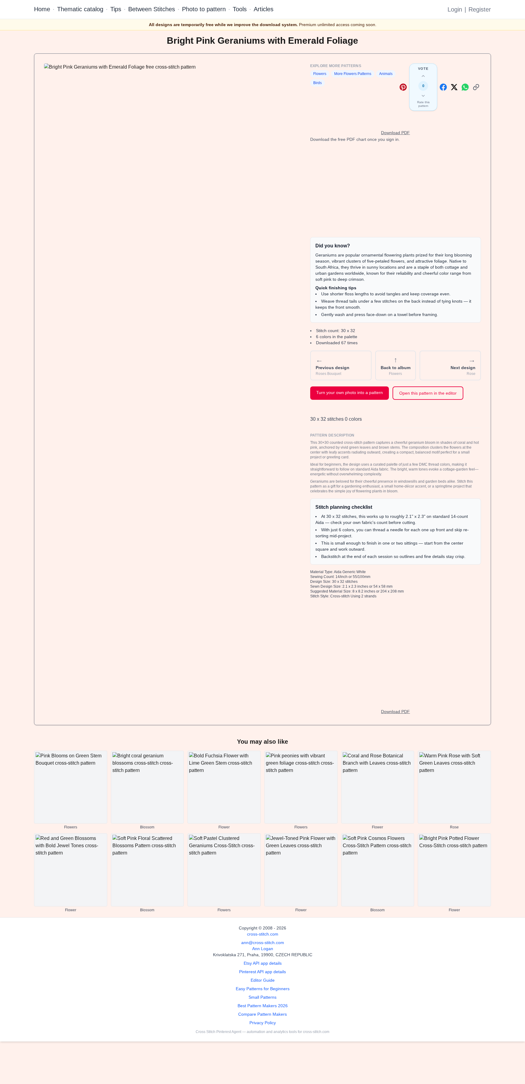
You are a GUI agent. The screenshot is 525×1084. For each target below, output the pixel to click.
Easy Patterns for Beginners (263, 988)
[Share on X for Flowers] (454, 87)
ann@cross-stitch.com (262, 942)
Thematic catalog (80, 9)
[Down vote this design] (423, 95)
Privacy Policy (262, 1022)
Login (455, 9)
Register (479, 9)
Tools (240, 9)
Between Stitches (151, 9)
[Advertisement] (395, 189)
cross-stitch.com (262, 934)
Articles (263, 9)
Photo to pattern (204, 9)
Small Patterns (262, 997)
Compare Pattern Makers (262, 1014)
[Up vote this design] (423, 76)
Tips (115, 9)
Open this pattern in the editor (428, 393)
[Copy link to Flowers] (476, 87)
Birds (317, 83)
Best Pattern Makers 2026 (263, 1005)
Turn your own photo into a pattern (349, 392)
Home (42, 9)
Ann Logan (262, 948)
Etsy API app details (263, 963)
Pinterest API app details (262, 971)
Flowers (319, 74)
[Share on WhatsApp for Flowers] (465, 87)
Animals (386, 74)
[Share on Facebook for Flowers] (443, 87)
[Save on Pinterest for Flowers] (403, 87)
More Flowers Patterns (352, 74)
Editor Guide (263, 980)
